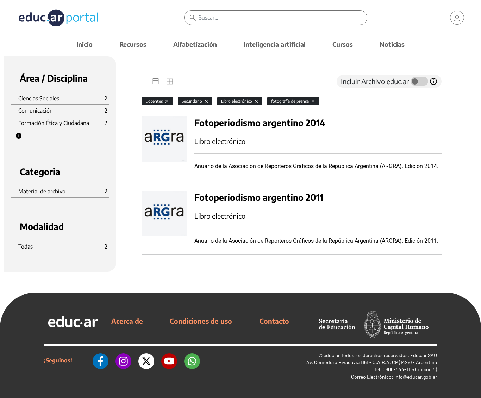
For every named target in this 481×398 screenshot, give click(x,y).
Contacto (274, 321)
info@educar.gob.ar (415, 377)
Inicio (84, 44)
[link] (457, 18)
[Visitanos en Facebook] (100, 360)
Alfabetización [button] (195, 44)
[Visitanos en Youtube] (169, 360)
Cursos (342, 44)
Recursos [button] (132, 44)
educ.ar (332, 355)
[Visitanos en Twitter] (146, 360)
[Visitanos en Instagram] (123, 360)
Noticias (392, 44)
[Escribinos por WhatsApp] (192, 360)
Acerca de (127, 321)
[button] (18, 136)
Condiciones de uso (201, 321)
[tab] (156, 81)
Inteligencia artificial (275, 44)
